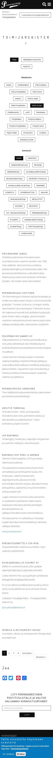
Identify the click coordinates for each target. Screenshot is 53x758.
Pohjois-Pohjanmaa (17, 126)
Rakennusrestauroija (34, 220)
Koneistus (9, 192)
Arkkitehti (32, 158)
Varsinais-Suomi (26, 140)
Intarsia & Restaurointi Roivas (21, 630)
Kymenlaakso (13, 112)
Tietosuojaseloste (19, 748)
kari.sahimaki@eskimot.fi (13, 607)
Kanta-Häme (33, 99)
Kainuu (18, 99)
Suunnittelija (15, 226)
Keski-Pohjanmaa (18, 105)
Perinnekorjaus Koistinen (18, 293)
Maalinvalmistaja (18, 199)
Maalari (44, 192)
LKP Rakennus (10, 435)
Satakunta (28, 133)
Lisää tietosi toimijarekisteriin (35, 15)
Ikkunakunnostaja (14, 179)
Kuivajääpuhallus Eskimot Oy (20, 562)
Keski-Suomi (37, 105)
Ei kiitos (21, 754)
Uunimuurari (26, 233)
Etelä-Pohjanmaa (18, 92)
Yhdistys (26, 66)
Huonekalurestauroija (36, 172)
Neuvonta (33, 206)
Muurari (18, 206)
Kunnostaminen (9, 14)
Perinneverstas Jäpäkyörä (18, 388)
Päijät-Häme (12, 133)
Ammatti (26, 150)
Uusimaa (42, 133)
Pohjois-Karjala (34, 119)
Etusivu (5, 11)
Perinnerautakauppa (32, 60)
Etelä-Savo (37, 92)
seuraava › (27, 653)
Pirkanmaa (40, 112)
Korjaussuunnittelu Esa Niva (20, 543)
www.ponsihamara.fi (12, 531)
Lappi (28, 112)
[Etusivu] (10, 4)
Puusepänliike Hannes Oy (17, 336)
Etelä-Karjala (41, 85)
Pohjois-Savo (38, 126)
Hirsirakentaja (13, 172)
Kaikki (8, 85)
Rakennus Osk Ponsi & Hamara (20, 455)
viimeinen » (41, 657)
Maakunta (26, 77)
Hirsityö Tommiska (13, 408)
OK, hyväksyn (8, 754)
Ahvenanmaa (23, 85)
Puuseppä (14, 220)
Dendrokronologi (19, 165)
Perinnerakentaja (39, 213)
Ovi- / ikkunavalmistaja (16, 213)
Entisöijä (38, 165)
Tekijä (14, 60)
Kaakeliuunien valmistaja (19, 185)
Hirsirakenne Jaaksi (14, 253)
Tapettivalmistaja (35, 226)
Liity (27, 715)
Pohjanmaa (16, 119)
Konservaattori (27, 192)
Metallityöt (37, 199)
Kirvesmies (40, 185)
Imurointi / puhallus (38, 179)
